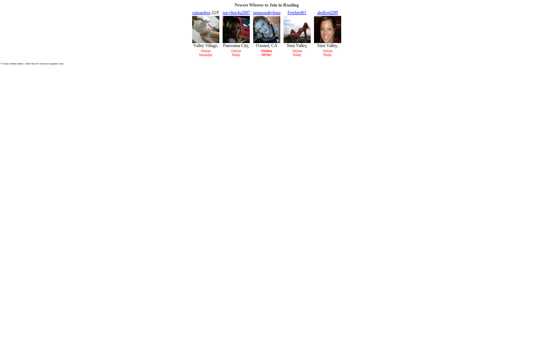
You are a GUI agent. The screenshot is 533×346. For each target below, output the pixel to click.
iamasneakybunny (268, 12)
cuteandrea (201, 12)
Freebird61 (297, 12)
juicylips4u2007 (236, 12)
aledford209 (327, 12)
